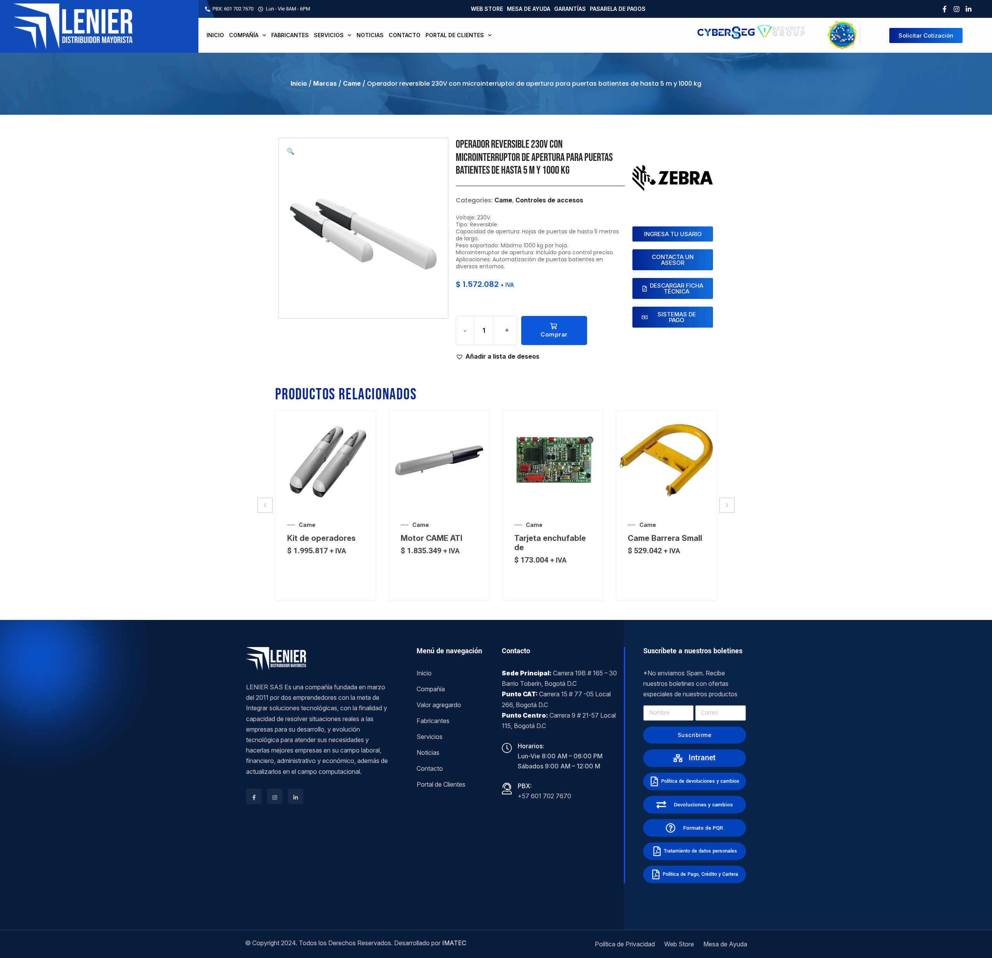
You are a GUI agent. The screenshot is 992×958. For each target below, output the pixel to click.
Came (352, 83)
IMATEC (454, 943)
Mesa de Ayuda (528, 8)
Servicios (329, 35)
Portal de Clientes (441, 784)
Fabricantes (290, 35)
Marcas (325, 83)
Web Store (487, 8)
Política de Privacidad (625, 944)
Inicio (215, 35)
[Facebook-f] (944, 9)
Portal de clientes (454, 35)
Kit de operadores (321, 538)
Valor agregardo (439, 705)
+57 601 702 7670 (544, 796)
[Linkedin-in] (968, 9)
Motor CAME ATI (431, 538)
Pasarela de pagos (618, 8)
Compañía (243, 35)
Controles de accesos (549, 200)
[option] (325, 505)
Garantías (570, 8)
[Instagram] (956, 9)
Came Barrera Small (665, 538)
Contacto (404, 35)
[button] (290, 151)
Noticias (370, 35)
